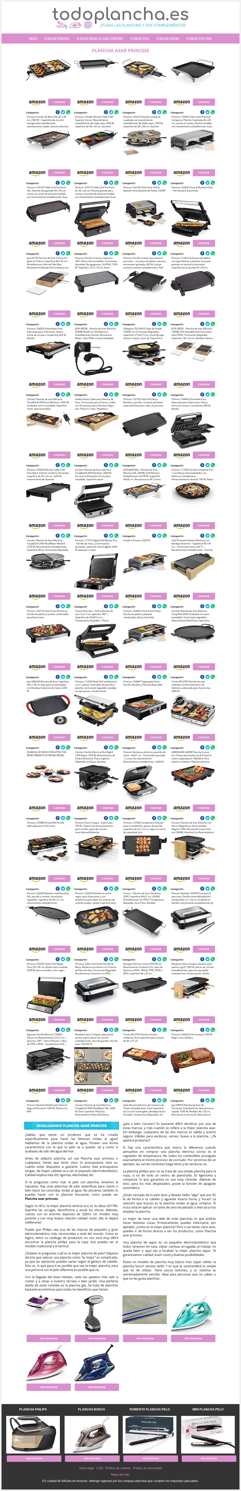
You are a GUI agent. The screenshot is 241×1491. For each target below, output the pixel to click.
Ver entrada (49, 1338)
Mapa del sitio (120, 1474)
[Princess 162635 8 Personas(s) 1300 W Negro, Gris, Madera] (193, 995)
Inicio (33, 38)
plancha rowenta (56, 38)
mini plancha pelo (207, 1409)
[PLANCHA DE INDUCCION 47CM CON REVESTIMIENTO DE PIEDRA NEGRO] (48, 713)
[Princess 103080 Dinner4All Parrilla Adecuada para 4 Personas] (48, 784)
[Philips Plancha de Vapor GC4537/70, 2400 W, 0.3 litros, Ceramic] (193, 1314)
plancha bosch (91, 1409)
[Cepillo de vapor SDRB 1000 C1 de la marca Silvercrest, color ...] (48, 1314)
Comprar (59, 102)
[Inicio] (120, 27)
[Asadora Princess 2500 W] (144, 501)
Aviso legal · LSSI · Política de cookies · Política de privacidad (120, 1468)
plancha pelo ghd (199, 38)
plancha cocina (168, 38)
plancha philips (33, 1409)
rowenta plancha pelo (150, 1409)
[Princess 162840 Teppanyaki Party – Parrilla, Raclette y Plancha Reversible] (144, 642)
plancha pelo (139, 38)
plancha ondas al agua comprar (100, 38)
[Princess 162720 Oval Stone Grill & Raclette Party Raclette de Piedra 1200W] (144, 148)
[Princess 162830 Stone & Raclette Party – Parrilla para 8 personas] (193, 148)
